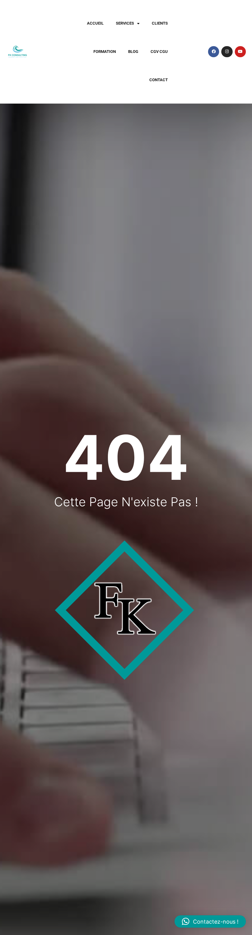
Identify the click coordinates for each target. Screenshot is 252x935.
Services (125, 23)
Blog (133, 51)
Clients (160, 23)
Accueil (95, 23)
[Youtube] (240, 51)
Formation (104, 51)
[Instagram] (226, 51)
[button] (210, 921)
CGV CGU (159, 51)
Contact (158, 80)
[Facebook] (213, 51)
